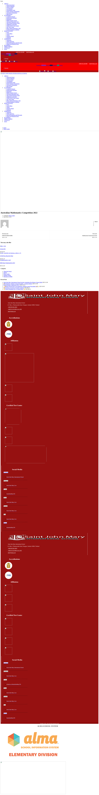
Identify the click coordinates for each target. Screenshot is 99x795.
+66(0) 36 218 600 (20, 52)
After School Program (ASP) (13, 23)
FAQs (5, 49)
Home (4, 127)
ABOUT (6, 3)
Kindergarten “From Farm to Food (89, 235)
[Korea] (16, 61)
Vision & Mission (10, 6)
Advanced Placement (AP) (12, 22)
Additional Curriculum (11, 24)
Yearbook (8, 37)
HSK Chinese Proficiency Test (13, 28)
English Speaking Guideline (12, 29)
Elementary (9, 19)
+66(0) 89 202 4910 (12, 307)
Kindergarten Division (11, 18)
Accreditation (9, 8)
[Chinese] (11, 61)
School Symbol (9, 7)
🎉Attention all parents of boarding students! (13, 287)
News (7, 32)
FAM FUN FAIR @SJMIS (7, 235)
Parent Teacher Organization (12, 11)
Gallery (8, 35)
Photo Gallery (6, 129)
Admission (8, 40)
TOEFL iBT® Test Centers (12, 25)
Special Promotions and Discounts (14, 42)
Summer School (10, 36)
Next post (94, 233)
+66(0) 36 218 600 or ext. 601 (15, 309)
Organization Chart (10, 10)
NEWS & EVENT (8, 31)
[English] (3, 61)
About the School (10, 5)
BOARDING (7, 45)
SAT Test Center (10, 27)
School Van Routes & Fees (12, 44)
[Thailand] (7, 61)
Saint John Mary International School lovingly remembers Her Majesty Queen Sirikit (22, 282)
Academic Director (10, 16)
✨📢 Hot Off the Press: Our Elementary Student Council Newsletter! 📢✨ (21, 286)
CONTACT (7, 48)
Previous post (5, 233)
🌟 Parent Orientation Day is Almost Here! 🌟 (14, 289)
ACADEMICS (7, 15)
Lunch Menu (9, 33)
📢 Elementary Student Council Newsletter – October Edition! (17, 283)
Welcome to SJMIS (7, 276)
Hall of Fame (9, 14)
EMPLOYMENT (8, 46)
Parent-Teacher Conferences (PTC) (11, 285)
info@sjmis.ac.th (30, 52)
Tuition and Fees (10, 41)
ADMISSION (7, 39)
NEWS (5, 272)
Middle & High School (11, 20)
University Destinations (11, 12)
